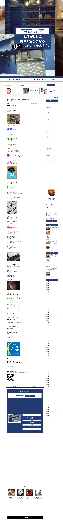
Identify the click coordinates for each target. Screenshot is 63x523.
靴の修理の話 (48, 155)
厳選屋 (47, 136)
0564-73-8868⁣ (19, 396)
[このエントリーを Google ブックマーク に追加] (15, 105)
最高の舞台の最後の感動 (16, 88)
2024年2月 (47, 339)
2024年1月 (47, 341)
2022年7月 (47, 376)
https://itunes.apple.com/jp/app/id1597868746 (14, 370)
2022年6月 (47, 378)
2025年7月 (47, 306)
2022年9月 (47, 372)
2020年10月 (47, 417)
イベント (48, 112)
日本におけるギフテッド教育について (20, 499)
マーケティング (49, 124)
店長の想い (48, 143)
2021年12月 (47, 390)
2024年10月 (47, 324)
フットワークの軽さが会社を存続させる (11, 499)
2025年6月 (47, 308)
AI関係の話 (48, 102)
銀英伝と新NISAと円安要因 (38, 499)
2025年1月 (47, 318)
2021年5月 (47, 403)
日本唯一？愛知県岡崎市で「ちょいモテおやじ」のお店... (53, 232)
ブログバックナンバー (45, 79)
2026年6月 (47, 285)
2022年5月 (47, 380)
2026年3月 (47, 291)
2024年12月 (47, 320)
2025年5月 (47, 310)
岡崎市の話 (48, 141)
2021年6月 (47, 401)
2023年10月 (47, 347)
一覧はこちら (51, 85)
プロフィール (33, 79)
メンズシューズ (49, 126)
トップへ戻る (27, 79)
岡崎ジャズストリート (49, 138)
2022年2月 (47, 386)
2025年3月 (47, 314)
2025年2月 (47, 316)
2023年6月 (47, 355)
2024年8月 (47, 328)
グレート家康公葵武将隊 (50, 114)
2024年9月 (47, 326)
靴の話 (47, 160)
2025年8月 (47, 304)
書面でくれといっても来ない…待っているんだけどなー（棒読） (51, 90)
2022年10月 (47, 370)
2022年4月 (47, 382)
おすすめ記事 (34, 103)
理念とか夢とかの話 (49, 148)
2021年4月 (47, 405)
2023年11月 (47, 345)
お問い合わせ (53, 79)
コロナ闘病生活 (49, 117)
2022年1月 (47, 388)
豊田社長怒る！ (52, 263)
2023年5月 (47, 357)
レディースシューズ (49, 131)
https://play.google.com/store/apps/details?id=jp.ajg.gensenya (17, 372)
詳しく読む (51, 221)
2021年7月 (47, 399)
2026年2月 (47, 293)
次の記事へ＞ (34, 386)
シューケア (48, 119)
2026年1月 (47, 295)
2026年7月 (47, 283)
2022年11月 (47, 368)
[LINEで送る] (13, 105)
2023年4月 (47, 359)
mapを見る (32, 418)
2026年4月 (47, 289)
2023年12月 (47, 343)
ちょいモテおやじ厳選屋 (12, 79)
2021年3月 (47, 407)
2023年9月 (47, 349)
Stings (47, 105)
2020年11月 (47, 415)
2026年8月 (47, 281)
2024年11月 (47, 322)
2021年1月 (47, 411)
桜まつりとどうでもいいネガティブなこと (29, 499)
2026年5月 (47, 287)
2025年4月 (47, 312)
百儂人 (47, 150)
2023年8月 (47, 351)
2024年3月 (47, 337)
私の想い (38, 79)
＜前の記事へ (15, 386)
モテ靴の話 (48, 129)
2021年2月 (47, 409)
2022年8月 (47, 374)
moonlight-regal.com (32, 431)
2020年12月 (47, 413)
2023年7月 (47, 353)
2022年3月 (47, 384)
